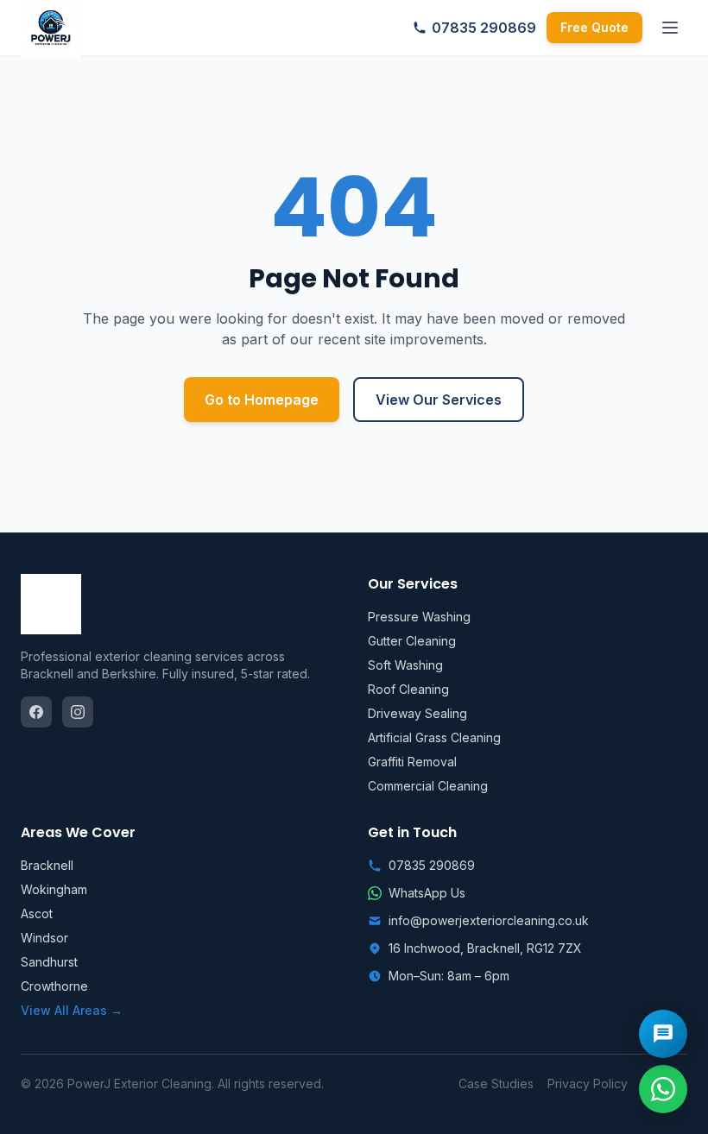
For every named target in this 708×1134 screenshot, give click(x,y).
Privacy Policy (587, 1083)
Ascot (37, 913)
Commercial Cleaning (428, 785)
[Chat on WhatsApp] (663, 1089)
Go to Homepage (262, 399)
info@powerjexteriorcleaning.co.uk (489, 920)
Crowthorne (54, 986)
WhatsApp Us (427, 892)
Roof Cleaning (408, 689)
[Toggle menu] (670, 27)
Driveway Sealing (417, 713)
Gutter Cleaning (412, 640)
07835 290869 (484, 27)
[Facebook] (36, 712)
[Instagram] (77, 712)
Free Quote (594, 27)
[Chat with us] (663, 1034)
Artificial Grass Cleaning (434, 737)
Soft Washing (405, 665)
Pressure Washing (419, 616)
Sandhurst (49, 961)
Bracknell (47, 865)
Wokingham (54, 889)
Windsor (44, 937)
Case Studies (496, 1083)
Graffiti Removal (412, 761)
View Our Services (439, 399)
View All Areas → (72, 1010)
